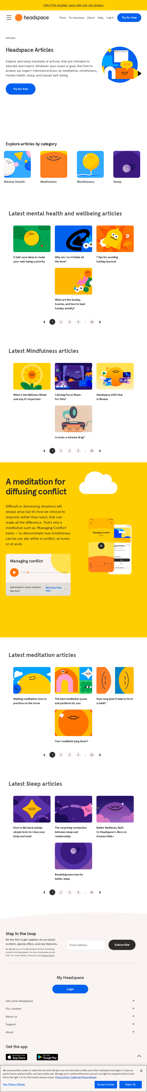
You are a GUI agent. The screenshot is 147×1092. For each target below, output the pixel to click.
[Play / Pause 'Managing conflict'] (14, 572)
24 (91, 450)
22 (91, 755)
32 (91, 322)
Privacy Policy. (48, 955)
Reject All (130, 1084)
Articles (10, 38)
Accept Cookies (105, 1084)
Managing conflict (26, 561)
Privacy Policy (62, 1077)
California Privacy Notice (83, 1077)
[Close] (141, 1071)
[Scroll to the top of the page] (139, 1056)
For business (76, 17)
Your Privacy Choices (14, 1084)
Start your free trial (53, 589)
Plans (62, 17)
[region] (73, 1078)
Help (100, 17)
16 (92, 892)
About (91, 17)
